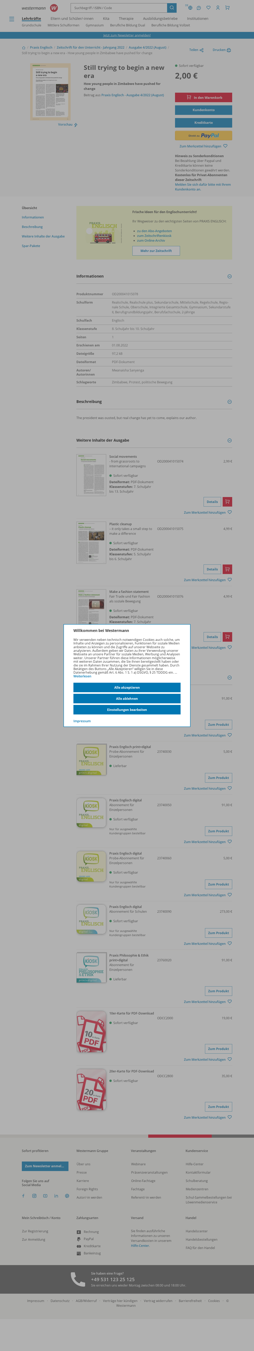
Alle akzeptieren (127, 687)
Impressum (82, 721)
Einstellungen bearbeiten (127, 710)
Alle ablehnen (127, 698)
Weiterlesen (82, 676)
